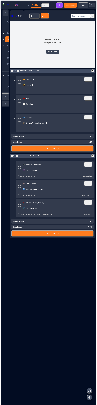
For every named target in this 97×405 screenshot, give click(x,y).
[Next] (18, 71)
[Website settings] (92, 5)
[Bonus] (59, 5)
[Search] (93, 16)
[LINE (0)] (12, 16)
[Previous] (12, 71)
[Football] (16, 16)
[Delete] (92, 70)
